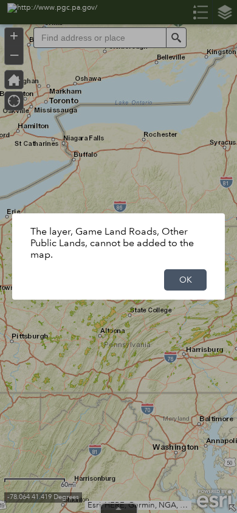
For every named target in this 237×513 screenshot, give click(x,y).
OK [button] (185, 279)
